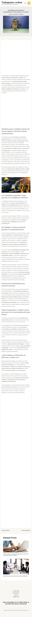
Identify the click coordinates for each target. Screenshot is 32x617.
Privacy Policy (16, 593)
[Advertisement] (16, 58)
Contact (16, 594)
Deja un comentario (13, 14)
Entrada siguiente (26, 530)
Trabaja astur (16, 596)
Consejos (21, 14)
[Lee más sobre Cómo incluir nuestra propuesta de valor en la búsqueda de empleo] (16, 546)
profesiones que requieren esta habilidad (15, 576)
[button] (25, 3)
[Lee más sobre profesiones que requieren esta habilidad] (16, 566)
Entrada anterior (5, 530)
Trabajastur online (11, 2)
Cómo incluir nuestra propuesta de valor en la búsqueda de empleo (16, 554)
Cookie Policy (16, 591)
